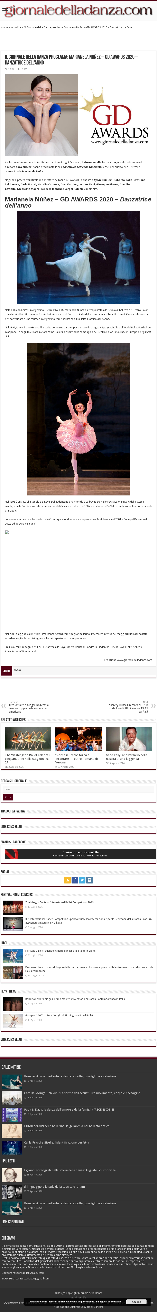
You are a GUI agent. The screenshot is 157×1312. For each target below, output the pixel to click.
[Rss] (67, 880)
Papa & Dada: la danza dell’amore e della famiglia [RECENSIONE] (69, 1109)
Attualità (16, 27)
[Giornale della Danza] (78, 11)
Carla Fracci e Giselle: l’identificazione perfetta (56, 1142)
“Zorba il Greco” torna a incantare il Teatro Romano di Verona (76, 758)
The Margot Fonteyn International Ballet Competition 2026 (59, 902)
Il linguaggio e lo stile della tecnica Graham (54, 1186)
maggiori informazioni (109, 1301)
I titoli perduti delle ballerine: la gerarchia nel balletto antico (67, 1126)
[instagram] (89, 880)
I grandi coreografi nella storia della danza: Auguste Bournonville (70, 1170)
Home (4, 27)
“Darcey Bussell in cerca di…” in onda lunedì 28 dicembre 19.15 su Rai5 (128, 707)
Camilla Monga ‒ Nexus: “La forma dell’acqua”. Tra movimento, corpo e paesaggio (82, 1093)
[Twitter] (82, 880)
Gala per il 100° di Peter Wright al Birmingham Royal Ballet (59, 1015)
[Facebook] (75, 880)
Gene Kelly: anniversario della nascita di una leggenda (126, 757)
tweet (17, 669)
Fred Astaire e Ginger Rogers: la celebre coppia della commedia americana (29, 707)
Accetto (136, 1302)
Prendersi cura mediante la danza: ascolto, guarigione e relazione (70, 1076)
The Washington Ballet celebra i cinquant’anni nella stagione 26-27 (27, 758)
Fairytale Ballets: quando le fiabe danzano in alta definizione (60, 950)
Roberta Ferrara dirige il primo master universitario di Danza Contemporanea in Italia (75, 998)
